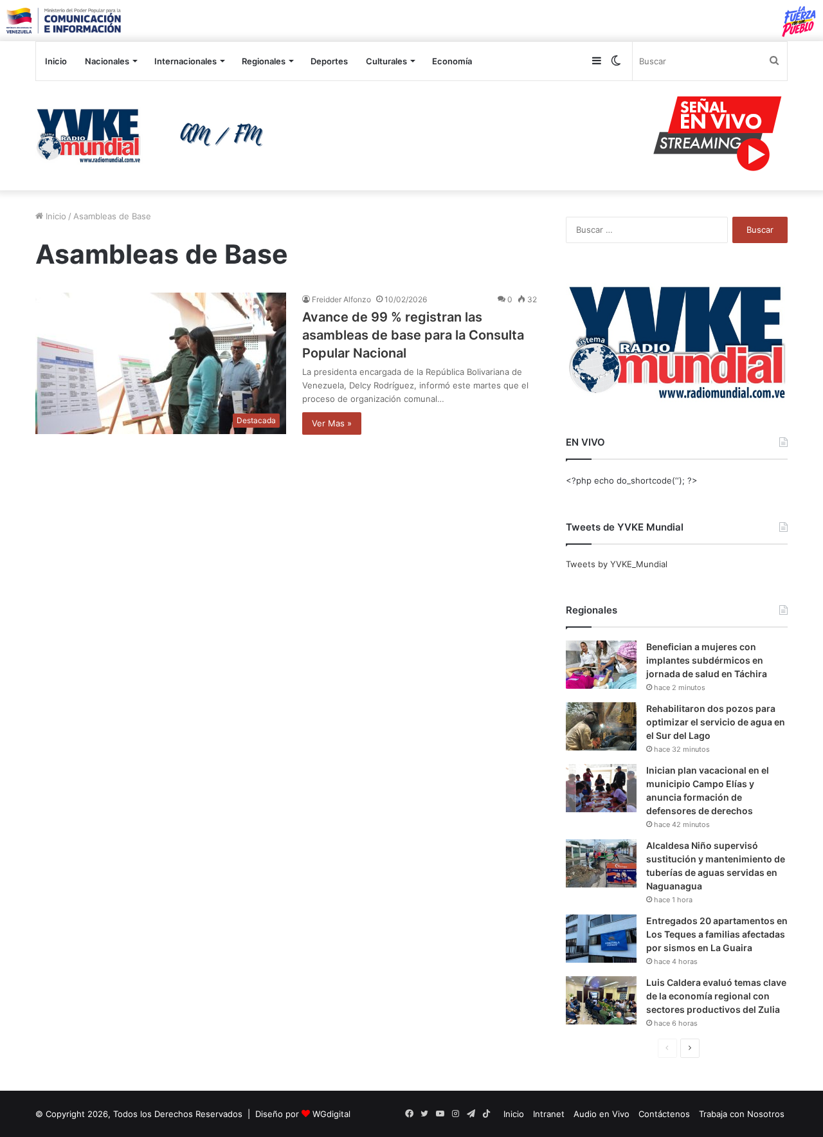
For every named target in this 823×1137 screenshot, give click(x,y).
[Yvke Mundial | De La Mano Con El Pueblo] (154, 136)
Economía (452, 61)
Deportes (329, 61)
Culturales (386, 61)
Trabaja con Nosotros (741, 1114)
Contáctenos (664, 1114)
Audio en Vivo (601, 1114)
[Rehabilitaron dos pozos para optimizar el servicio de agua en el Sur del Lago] (601, 726)
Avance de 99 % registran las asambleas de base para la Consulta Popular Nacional (413, 335)
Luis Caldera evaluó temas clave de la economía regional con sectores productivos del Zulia (716, 996)
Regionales (263, 61)
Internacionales (185, 61)
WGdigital (331, 1114)
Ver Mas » (332, 423)
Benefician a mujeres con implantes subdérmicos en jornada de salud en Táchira (706, 660)
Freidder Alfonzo (341, 299)
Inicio (56, 61)
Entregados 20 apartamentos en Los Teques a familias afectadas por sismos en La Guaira (717, 934)
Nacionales (107, 61)
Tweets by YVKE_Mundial (616, 564)
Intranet (549, 1114)
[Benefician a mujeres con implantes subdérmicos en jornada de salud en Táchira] (601, 665)
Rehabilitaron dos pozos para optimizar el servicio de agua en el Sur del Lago (715, 722)
